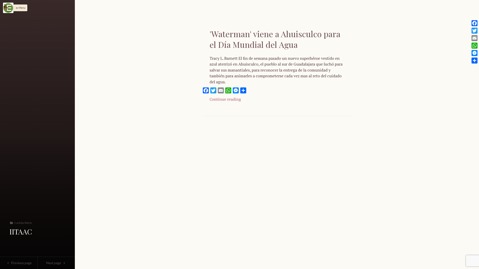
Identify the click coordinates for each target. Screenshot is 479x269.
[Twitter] (474, 30)
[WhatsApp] (474, 45)
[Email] (474, 38)
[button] (19, 7)
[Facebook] (474, 23)
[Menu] (8, 8)
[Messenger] (474, 53)
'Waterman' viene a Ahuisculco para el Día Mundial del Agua (275, 39)
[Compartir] (474, 60)
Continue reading (225, 99)
